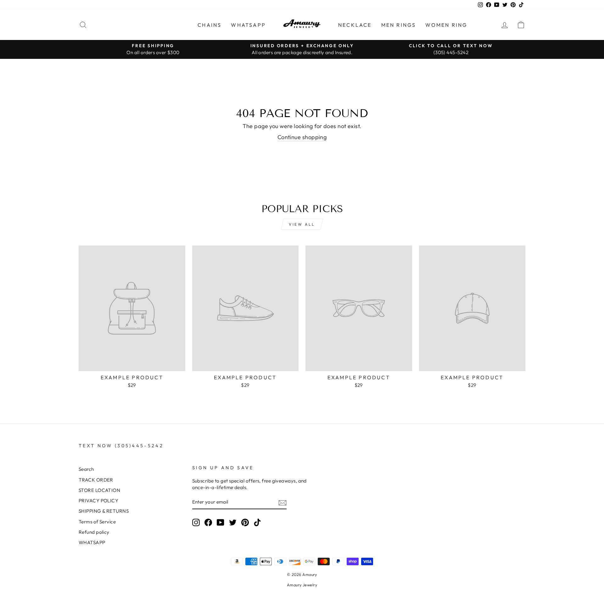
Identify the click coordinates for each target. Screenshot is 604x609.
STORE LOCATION (99, 490)
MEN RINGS (398, 25)
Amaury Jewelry (302, 584)
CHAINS (209, 25)
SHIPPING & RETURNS (104, 511)
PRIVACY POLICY (98, 501)
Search (86, 469)
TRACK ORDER (96, 480)
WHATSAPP (248, 25)
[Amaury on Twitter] (233, 522)
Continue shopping (302, 137)
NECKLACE (355, 25)
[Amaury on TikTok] (257, 522)
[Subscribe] (282, 502)
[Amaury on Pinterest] (245, 522)
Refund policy (94, 532)
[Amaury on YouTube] (220, 522)
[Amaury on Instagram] (196, 522)
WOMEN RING (446, 25)
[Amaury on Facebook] (208, 522)
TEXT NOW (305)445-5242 (121, 445)
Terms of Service (97, 522)
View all (302, 224)
